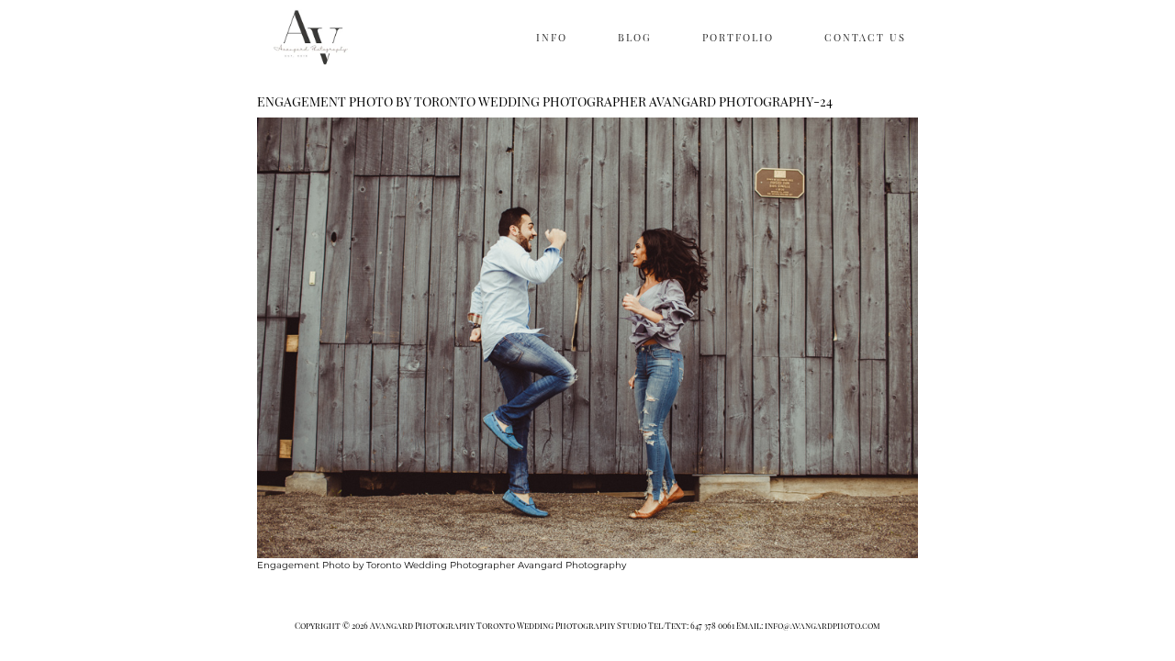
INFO (551, 37)
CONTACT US (865, 37)
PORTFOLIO (738, 37)
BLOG (635, 37)
